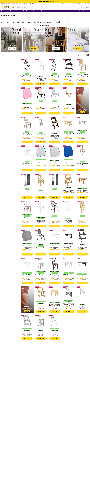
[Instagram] (28, 3)
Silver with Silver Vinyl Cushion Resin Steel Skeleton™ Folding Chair (27, 328)
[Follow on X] (24, 3)
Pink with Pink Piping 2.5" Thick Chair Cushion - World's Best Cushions (27, 101)
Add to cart (27, 83)
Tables (7, 10)
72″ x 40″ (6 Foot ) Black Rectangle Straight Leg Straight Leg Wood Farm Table (68, 242)
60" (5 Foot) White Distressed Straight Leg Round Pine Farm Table (68, 271)
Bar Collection (19, 10)
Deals (41, 10)
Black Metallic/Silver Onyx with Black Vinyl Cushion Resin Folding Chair (82, 242)
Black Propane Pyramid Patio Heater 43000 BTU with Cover (54, 186)
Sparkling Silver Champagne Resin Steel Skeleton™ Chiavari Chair (41, 271)
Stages (31, 10)
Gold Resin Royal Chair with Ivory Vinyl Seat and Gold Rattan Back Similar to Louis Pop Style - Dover (82, 72)
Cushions (12, 10)
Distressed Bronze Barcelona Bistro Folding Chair (54, 72)
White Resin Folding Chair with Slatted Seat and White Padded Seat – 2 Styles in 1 (27, 158)
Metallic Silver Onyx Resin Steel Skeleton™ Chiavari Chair (68, 300)
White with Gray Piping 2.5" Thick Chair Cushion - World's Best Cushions (54, 158)
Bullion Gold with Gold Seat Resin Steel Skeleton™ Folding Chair (41, 300)
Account (82, 7)
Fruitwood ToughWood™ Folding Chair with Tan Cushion (54, 130)
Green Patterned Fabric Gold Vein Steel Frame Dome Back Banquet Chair (41, 242)
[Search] (78, 7)
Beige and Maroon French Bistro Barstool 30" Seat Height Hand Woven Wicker (82, 214)
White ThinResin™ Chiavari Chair (41, 72)
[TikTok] (30, 3)
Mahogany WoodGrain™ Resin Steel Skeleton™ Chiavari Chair (54, 271)
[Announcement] (45, 1)
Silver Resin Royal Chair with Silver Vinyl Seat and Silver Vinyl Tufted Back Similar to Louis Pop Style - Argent (54, 101)
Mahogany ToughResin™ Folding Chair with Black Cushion (68, 72)
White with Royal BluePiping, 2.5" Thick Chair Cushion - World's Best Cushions (41, 158)
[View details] (11, 39)
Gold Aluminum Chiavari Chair (68, 101)
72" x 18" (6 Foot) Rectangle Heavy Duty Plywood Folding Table (82, 130)
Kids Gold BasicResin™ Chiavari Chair (41, 186)
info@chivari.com (67, 3)
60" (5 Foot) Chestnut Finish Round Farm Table (82, 186)
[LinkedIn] (34, 3)
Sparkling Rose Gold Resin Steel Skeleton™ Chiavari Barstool (54, 328)
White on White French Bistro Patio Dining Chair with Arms (54, 214)
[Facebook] (23, 3)
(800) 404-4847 (76, 3)
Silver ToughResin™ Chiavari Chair (41, 130)
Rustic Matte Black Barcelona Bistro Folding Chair (27, 72)
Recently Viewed (80, 10)
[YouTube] (32, 3)
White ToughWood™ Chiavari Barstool (68, 214)
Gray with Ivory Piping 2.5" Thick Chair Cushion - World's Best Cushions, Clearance (27, 242)
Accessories (35, 10)
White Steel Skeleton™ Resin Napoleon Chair (41, 214)
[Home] (7, 7)
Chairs (2, 10)
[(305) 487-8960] (85, 4)
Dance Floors (26, 10)
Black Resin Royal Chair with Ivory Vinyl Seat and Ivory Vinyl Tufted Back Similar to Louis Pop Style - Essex (41, 101)
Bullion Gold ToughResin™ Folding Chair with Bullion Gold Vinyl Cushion (68, 186)
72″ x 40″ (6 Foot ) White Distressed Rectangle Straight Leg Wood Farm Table (54, 242)
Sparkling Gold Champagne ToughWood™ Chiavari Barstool (82, 158)
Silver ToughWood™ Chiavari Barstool (82, 300)
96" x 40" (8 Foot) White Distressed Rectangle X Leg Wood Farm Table (27, 271)
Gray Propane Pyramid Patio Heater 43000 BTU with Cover (27, 186)
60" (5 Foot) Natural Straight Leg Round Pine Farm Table (54, 300)
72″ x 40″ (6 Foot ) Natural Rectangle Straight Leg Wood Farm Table (68, 130)
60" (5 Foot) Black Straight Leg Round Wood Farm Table (82, 271)
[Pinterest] (26, 3)
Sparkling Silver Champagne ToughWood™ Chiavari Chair (27, 130)
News (86, 10)
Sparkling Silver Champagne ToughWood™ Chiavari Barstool (41, 328)
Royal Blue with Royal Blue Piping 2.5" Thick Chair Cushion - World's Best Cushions (68, 158)
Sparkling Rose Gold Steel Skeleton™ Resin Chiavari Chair (27, 214)
